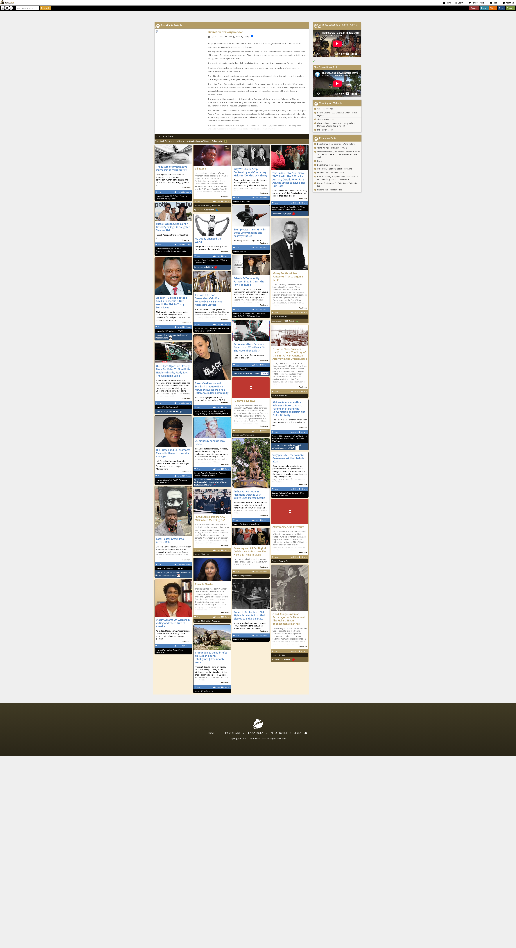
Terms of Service (231, 732)
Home (448, 2)
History (484, 8)
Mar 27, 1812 (216, 36)
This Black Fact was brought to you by (189, 141)
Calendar (474, 8)
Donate (510, 8)
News (501, 8)
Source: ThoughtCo (164, 136)
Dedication (300, 732)
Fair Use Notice (278, 732)
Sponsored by (204, 209)
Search (46, 8)
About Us (510, 2)
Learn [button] (460, 2)
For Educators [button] (478, 2)
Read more (186, 188)
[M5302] (337, 61)
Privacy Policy (255, 732)
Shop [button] (495, 2)
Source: (171, 197)
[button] (13, 945)
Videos (493, 8)
